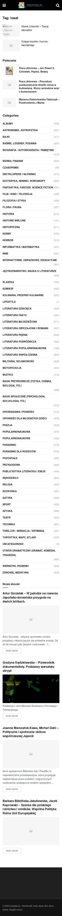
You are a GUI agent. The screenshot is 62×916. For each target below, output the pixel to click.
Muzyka (8, 374)
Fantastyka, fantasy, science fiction (28, 187)
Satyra (7, 497)
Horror (8, 240)
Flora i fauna (12, 207)
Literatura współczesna (20, 354)
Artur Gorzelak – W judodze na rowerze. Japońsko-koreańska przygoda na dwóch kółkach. (31, 597)
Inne (5, 253)
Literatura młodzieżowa (20, 321)
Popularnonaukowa (16, 431)
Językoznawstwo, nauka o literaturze (29, 271)
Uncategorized (13, 544)
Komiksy (8, 288)
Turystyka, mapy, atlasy (19, 537)
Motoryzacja (12, 368)
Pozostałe (10, 458)
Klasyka (8, 282)
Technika (9, 524)
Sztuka (7, 511)
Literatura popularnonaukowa (24, 348)
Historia (8, 214)
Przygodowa (11, 464)
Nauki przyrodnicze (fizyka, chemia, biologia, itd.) (27, 383)
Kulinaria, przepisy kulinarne (23, 295)
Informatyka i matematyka (21, 247)
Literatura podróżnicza (19, 341)
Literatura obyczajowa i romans (25, 328)
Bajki (6, 136)
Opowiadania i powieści (18, 411)
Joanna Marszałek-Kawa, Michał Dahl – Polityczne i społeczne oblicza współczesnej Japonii (31, 732)
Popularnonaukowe (16, 438)
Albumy (8, 123)
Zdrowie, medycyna (16, 572)
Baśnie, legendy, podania (20, 143)
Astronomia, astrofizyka (20, 130)
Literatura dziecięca (17, 308)
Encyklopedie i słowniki (19, 174)
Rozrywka (10, 491)
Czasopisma (11, 167)
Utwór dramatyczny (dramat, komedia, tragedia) (29, 553)
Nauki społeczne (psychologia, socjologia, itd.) (24, 398)
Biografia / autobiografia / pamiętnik (28, 150)
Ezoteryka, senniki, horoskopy (24, 181)
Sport (7, 504)
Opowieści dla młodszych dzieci (25, 418)
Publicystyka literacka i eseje (24, 471)
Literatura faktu (15, 315)
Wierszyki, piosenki (16, 566)
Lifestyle (9, 301)
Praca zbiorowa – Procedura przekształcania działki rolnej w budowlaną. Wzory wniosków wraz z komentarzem (39, 86)
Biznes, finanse (13, 161)
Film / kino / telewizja (17, 194)
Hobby (7, 233)
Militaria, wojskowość (18, 361)
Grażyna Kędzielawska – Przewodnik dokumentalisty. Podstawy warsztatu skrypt (28, 666)
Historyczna (11, 227)
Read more (12, 650)
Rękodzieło (10, 478)
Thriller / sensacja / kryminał (24, 530)
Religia (7, 484)
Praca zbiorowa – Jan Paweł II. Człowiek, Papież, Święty (37, 69)
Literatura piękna (15, 334)
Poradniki (9, 444)
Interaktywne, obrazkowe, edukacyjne (30, 260)
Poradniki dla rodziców (19, 451)
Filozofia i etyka (14, 200)
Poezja (7, 425)
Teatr (7, 517)
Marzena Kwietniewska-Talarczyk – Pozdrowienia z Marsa (39, 101)
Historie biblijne (14, 220)
